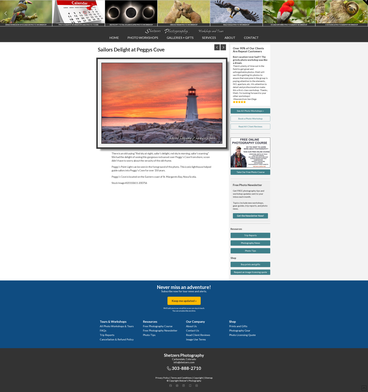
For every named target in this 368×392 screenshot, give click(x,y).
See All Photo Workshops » (250, 110)
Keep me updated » (184, 300)
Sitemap (209, 377)
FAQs (103, 330)
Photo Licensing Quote (242, 335)
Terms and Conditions (181, 377)
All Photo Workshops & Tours (117, 326)
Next (362, 13)
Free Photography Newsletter (160, 330)
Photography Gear (239, 330)
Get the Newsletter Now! (250, 215)
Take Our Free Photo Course (250, 172)
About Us (191, 326)
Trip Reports (250, 235)
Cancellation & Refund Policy (117, 339)
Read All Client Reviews (250, 126)
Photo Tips (250, 250)
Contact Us (192, 330)
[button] (365, 2)
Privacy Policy (162, 377)
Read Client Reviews (198, 335)
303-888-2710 (186, 368)
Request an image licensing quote (250, 272)
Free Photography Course (157, 326)
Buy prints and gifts (250, 264)
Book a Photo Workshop (250, 118)
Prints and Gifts (238, 326)
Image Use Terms (196, 339)
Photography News (250, 242)
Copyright (198, 377)
